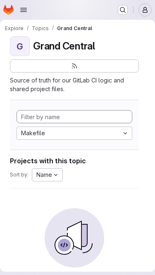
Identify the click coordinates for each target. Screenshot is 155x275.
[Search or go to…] (123, 10)
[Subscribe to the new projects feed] (74, 66)
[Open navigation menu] (23, 9)
